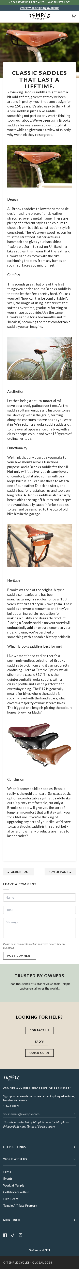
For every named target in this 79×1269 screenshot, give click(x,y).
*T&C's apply (10, 1105)
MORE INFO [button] (11, 1220)
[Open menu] (9, 16)
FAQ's (39, 1041)
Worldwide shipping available (39, 7)
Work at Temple (13, 1185)
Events (8, 1178)
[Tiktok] (13, 1235)
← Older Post (18, 871)
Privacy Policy (12, 1126)
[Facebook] (5, 1235)
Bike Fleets (10, 1199)
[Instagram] (20, 1235)
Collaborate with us (16, 1192)
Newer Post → (60, 871)
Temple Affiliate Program (20, 1205)
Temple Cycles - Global (25, 1262)
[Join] (70, 1114)
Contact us (39, 1030)
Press (7, 1172)
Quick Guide (39, 1052)
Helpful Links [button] (14, 1147)
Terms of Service (37, 1126)
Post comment (19, 955)
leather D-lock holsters (40, 485)
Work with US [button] (15, 1159)
